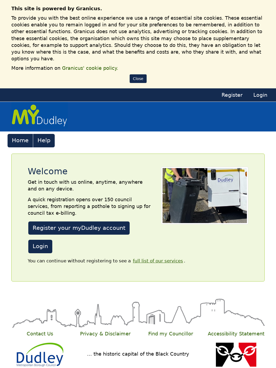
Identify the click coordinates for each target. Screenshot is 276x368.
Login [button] (40, 246)
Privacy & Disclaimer (105, 333)
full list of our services (158, 260)
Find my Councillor (170, 333)
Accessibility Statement (236, 333)
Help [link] (43, 140)
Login (260, 95)
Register (232, 95)
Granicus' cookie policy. (90, 68)
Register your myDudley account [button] (79, 228)
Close (138, 79)
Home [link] (20, 140)
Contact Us (40, 333)
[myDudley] (39, 116)
